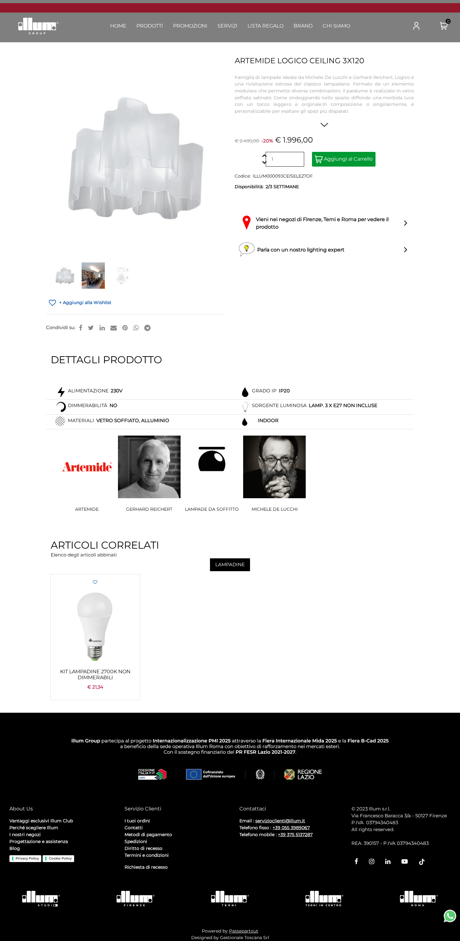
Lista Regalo (266, 26)
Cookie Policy (60, 858)
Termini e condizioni (147, 855)
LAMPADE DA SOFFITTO (212, 509)
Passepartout (243, 931)
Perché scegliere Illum (33, 827)
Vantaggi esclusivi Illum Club (41, 821)
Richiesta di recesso (146, 867)
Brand (303, 26)
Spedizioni (136, 841)
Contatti (134, 827)
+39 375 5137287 (295, 834)
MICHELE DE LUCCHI (275, 509)
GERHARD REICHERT (149, 509)
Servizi (227, 26)
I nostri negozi (25, 834)
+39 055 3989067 (291, 827)
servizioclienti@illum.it (280, 821)
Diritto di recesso (143, 848)
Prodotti (149, 26)
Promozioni (190, 26)
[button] (391, 26)
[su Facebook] (80, 328)
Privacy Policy (27, 858)
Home (118, 26)
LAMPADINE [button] (230, 564)
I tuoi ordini (137, 821)
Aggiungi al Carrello (348, 159)
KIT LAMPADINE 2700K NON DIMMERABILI (95, 674)
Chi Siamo (336, 26)
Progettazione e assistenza (38, 841)
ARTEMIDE (87, 509)
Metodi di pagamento (148, 834)
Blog (14, 848)
